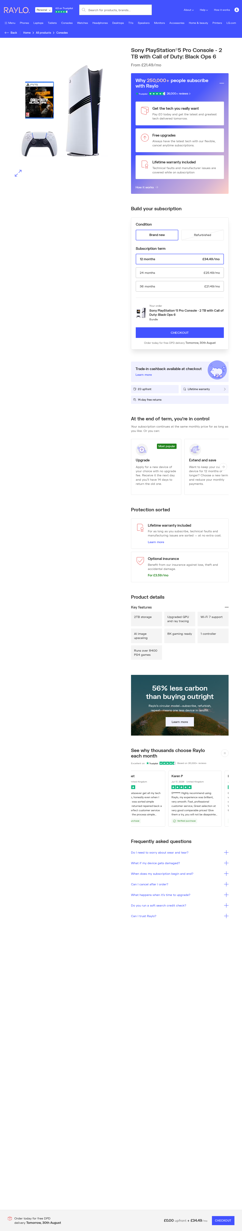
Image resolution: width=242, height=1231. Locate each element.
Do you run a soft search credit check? (158, 905)
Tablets (52, 22)
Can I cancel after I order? (149, 884)
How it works (222, 9)
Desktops (118, 22)
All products (43, 32)
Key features (141, 607)
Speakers (144, 22)
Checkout (180, 332)
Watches (82, 22)
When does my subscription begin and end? (162, 873)
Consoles (67, 22)
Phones (24, 22)
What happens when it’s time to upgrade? (160, 894)
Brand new (157, 235)
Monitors (159, 22)
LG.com (231, 22)
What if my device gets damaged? (155, 863)
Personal (42, 9)
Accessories (176, 22)
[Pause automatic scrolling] (225, 753)
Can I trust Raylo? (143, 916)
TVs (130, 22)
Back (14, 32)
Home (27, 32)
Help (202, 9)
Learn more (156, 542)
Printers (217, 22)
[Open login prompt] (236, 10)
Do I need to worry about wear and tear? (159, 852)
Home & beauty (198, 22)
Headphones (100, 22)
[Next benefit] (223, 467)
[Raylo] (19, 10)
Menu (11, 22)
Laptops (38, 22)
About (187, 9)
